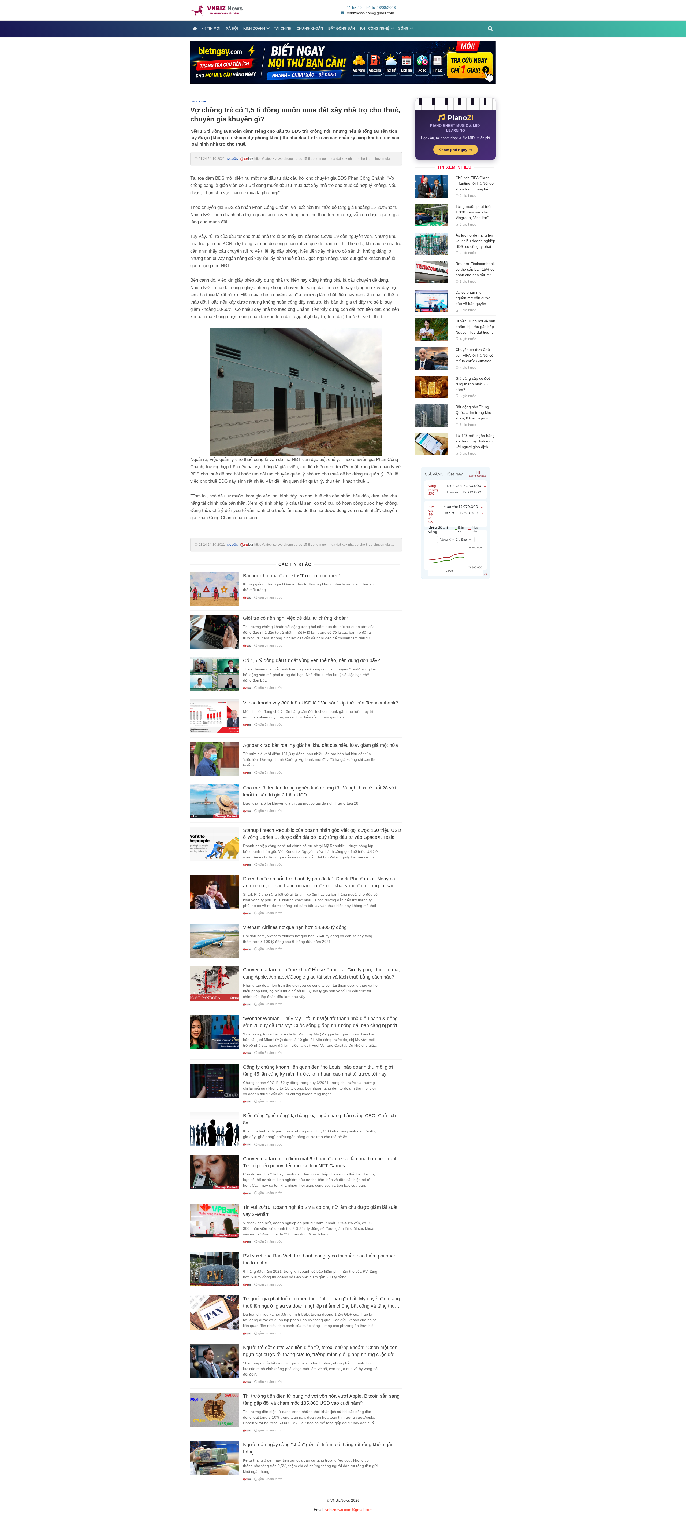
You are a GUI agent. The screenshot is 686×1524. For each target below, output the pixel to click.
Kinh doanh (254, 29)
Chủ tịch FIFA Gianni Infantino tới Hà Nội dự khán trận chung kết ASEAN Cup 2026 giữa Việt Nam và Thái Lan (475, 189)
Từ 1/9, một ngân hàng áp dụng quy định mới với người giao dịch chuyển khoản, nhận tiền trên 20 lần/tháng (475, 446)
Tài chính (282, 29)
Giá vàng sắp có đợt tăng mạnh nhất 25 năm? (473, 384)
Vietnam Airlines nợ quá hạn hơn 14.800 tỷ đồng (295, 927)
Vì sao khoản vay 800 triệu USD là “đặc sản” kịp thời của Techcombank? (320, 703)
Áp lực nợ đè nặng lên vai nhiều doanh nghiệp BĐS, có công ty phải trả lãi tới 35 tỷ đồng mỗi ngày (475, 246)
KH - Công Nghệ (374, 29)
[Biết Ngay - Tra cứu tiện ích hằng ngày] (343, 62)
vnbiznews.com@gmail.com (370, 13)
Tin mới (213, 29)
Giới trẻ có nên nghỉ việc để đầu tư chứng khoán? (296, 618)
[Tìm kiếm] (490, 29)
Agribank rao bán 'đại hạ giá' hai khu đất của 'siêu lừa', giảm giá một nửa (320, 745)
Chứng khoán (310, 29)
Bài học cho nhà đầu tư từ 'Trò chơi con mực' (291, 575)
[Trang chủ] (195, 29)
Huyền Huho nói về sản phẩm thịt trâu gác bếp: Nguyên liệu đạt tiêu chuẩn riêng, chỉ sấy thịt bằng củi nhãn (476, 332)
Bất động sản (341, 29)
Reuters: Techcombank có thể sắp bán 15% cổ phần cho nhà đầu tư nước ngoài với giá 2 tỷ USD (475, 274)
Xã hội (232, 29)
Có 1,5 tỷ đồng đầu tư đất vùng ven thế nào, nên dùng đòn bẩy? (311, 660)
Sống (403, 29)
